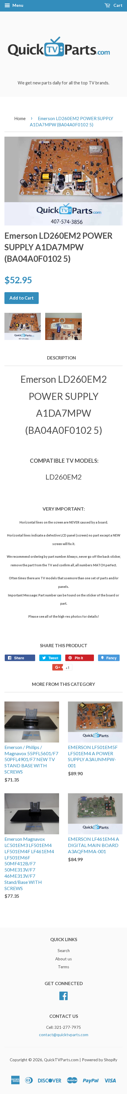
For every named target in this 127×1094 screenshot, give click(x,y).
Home (20, 118)
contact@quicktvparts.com (63, 1034)
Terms (63, 966)
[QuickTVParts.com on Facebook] (63, 995)
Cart (118, 5)
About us (63, 958)
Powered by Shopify (99, 1059)
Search (64, 950)
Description (61, 357)
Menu (17, 5)
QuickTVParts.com (61, 1059)
